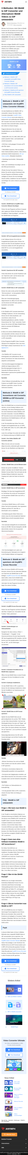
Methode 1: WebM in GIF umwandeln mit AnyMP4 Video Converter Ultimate (12, 79)
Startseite (10, 1120)
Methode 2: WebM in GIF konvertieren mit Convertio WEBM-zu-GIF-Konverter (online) (13, 86)
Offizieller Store (10, 1134)
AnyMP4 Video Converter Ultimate (10, 940)
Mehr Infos (14, 1153)
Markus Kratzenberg (12, 23)
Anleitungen (17, 1120)
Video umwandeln (17, 25)
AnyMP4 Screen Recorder (14, 575)
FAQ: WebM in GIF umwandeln (12, 94)
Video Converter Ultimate (14, 1040)
